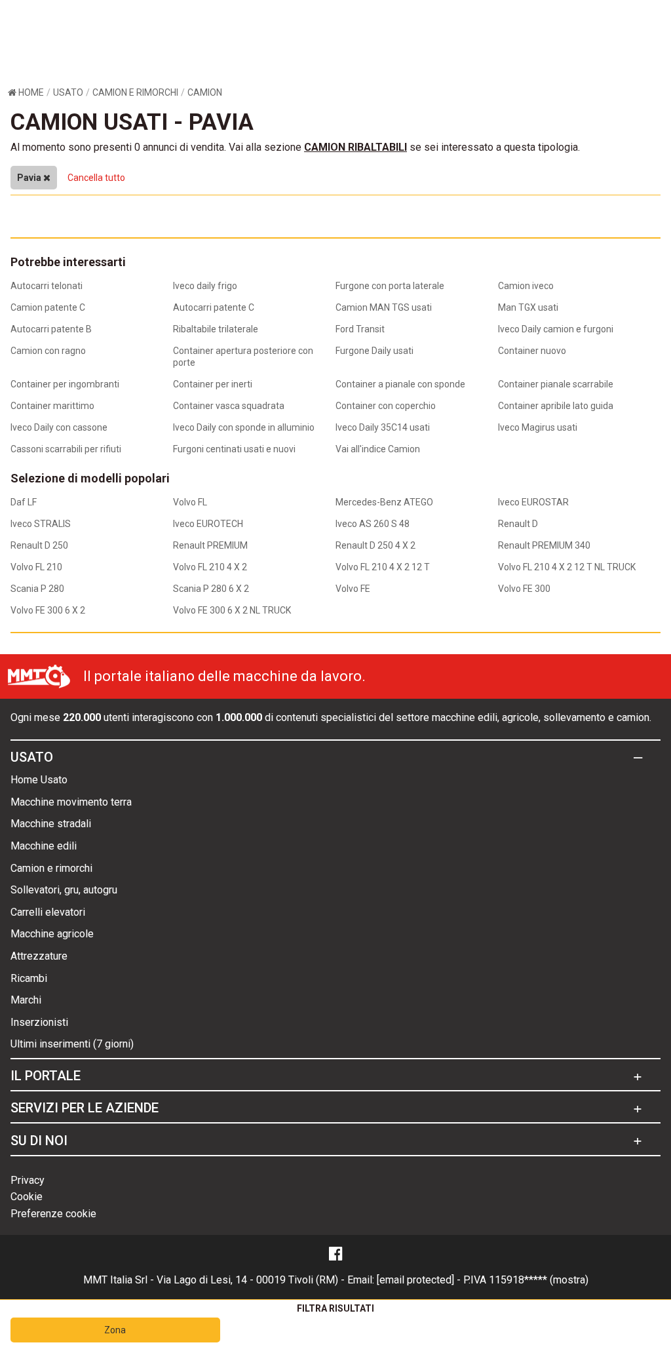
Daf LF (23, 502)
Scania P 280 (37, 588)
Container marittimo (52, 406)
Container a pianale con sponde (400, 384)
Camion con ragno (48, 350)
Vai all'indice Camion (378, 449)
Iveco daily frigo (205, 286)
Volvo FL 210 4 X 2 (210, 567)
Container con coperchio (386, 406)
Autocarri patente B (51, 329)
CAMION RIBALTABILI (355, 147)
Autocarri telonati (46, 286)
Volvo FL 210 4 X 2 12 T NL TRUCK (567, 567)
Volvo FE (353, 588)
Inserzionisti (39, 1022)
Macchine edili (43, 846)
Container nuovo (532, 350)
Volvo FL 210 (36, 567)
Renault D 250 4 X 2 (375, 545)
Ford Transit (360, 329)
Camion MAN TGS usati (384, 307)
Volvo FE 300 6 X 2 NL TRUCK (232, 610)
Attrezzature (38, 956)
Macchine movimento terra (71, 802)
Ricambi (28, 978)
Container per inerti (212, 384)
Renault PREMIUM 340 (544, 545)
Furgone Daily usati (374, 350)
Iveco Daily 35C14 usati (383, 427)
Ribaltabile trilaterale (215, 329)
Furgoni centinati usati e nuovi (234, 449)
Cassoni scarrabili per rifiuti (65, 449)
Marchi (25, 1000)
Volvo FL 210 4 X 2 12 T (383, 567)
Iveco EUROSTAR (533, 502)
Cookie (26, 1196)
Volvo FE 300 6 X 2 (47, 610)
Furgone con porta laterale (390, 286)
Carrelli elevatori (47, 912)
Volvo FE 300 (524, 588)
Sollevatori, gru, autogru (63, 890)
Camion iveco (526, 286)
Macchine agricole (52, 934)
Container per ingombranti (64, 384)
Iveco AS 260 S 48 (373, 523)
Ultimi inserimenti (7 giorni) (72, 1044)
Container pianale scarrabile (555, 384)
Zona (115, 1330)
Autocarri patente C (213, 307)
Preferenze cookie (53, 1213)
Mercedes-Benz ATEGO (384, 502)
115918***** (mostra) (538, 1280)
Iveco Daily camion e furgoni (555, 329)
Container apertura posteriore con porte (243, 356)
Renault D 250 (39, 545)
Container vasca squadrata (228, 406)
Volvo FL (190, 502)
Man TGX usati (528, 307)
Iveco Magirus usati (537, 427)
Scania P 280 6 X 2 (211, 588)
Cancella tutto (96, 177)
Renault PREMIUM (210, 545)
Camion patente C (47, 307)
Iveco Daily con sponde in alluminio (244, 427)
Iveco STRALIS (40, 523)
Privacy (27, 1180)
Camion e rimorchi (51, 868)
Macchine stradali (50, 823)
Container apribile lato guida (555, 406)
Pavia (30, 177)
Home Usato (38, 779)
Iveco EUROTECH (208, 523)
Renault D (518, 523)
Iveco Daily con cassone (58, 427)
